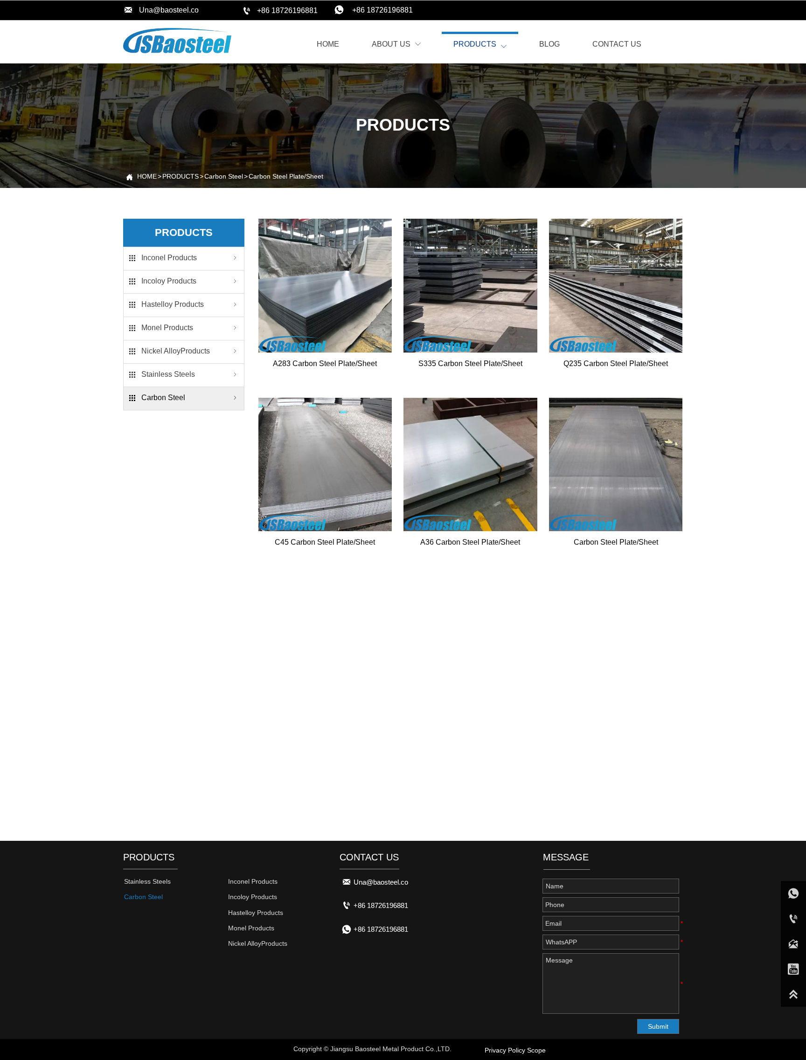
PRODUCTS (180, 176)
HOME (147, 176)
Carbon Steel (223, 176)
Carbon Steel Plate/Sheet (286, 176)
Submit (658, 1026)
